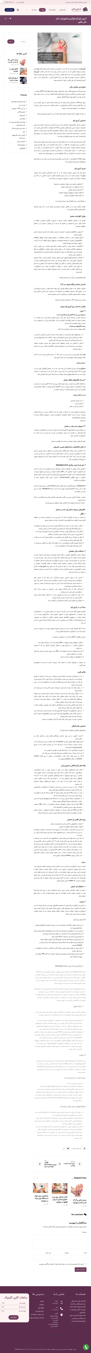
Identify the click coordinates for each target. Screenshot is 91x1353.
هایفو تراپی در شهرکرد (13, 70)
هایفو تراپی (41, 1308)
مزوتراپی (41, 1304)
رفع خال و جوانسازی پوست (36, 1317)
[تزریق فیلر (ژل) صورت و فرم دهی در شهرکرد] (23, 80)
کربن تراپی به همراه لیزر (37, 1314)
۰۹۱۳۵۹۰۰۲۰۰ (72, 881)
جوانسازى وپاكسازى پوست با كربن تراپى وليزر (17, 123)
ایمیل (66, 1253)
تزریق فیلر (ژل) (39, 1311)
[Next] (34, 1178)
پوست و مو (22, 105)
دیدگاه (84, 1232)
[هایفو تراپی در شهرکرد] (23, 71)
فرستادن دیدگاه (81, 1269)
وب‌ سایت (48, 1253)
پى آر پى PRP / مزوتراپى (18, 108)
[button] (27, 10)
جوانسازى (22, 118)
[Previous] (37, 1178)
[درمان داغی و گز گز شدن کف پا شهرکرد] (23, 62)
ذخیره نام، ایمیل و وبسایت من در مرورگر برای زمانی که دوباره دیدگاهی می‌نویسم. (61, 1264)
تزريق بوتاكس (21, 112)
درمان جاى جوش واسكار (18, 128)
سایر (64, 1148)
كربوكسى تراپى (21, 141)
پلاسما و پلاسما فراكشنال (18, 101)
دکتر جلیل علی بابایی (76, 1148)
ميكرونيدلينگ (21, 145)
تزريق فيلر (22, 115)
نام (85, 1253)
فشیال (42, 1301)
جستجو (11, 41)
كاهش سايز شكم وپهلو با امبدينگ (18, 136)
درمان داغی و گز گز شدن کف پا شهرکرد (13, 62)
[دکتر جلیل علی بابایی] (79, 9)
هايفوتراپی (22, 148)
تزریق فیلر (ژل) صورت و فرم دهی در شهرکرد (13, 80)
